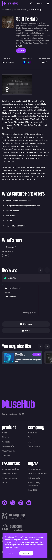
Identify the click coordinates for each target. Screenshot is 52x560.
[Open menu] (48, 3)
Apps (4, 433)
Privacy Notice (34, 545)
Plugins (5, 437)
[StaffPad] (29, 62)
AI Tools (6, 442)
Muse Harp (20, 354)
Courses (6, 455)
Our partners (34, 446)
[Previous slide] (40, 270)
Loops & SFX (8, 446)
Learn (5, 482)
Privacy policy (34, 478)
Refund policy (34, 469)
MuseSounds (20, 9)
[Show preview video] (7, 89)
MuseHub (6, 9)
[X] (12, 502)
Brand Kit (32, 490)
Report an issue (9, 478)
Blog (30, 437)
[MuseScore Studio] (24, 62)
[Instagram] (20, 502)
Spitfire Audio (8, 62)
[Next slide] (47, 270)
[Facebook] (4, 502)
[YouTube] (28, 502)
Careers (31, 442)
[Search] (31, 3)
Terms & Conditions (37, 473)
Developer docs (9, 473)
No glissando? (15, 288)
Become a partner (10, 469)
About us (32, 433)
